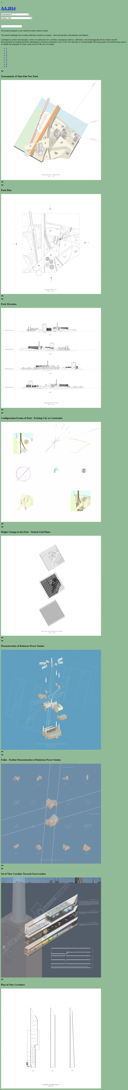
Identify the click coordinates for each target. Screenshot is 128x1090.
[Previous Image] (2, 182)
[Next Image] (2, 71)
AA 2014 (8, 8)
